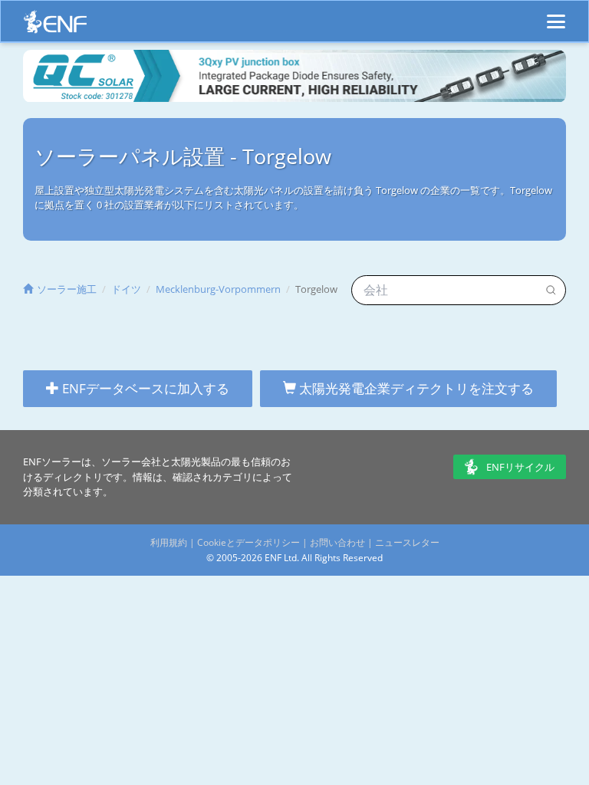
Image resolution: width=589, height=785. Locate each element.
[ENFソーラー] (55, 25)
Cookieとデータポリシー (248, 542)
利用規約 (168, 542)
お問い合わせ (337, 542)
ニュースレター (407, 542)
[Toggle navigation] (556, 14)
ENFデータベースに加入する (144, 388)
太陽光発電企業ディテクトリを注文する (415, 388)
